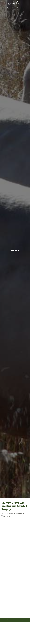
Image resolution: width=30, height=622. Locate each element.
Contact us (20, 7)
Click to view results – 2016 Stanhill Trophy (13, 513)
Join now (10, 7)
